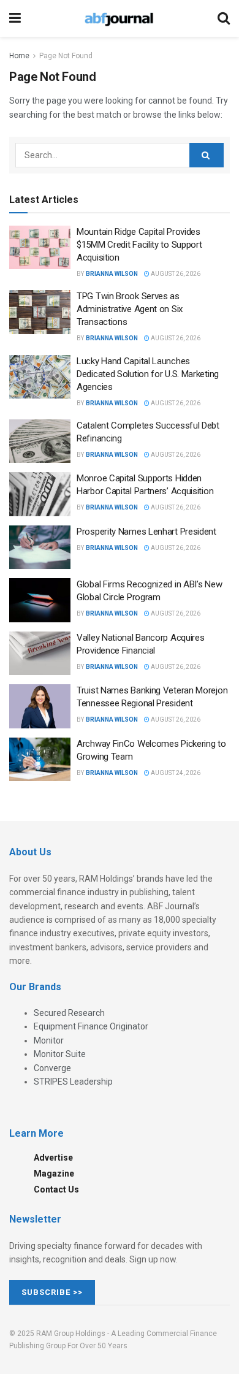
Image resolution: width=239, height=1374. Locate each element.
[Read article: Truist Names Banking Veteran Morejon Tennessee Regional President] (39, 706)
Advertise (53, 1157)
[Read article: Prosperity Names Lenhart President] (39, 547)
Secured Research (69, 1013)
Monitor (49, 1040)
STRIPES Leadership (73, 1081)
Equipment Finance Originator (91, 1026)
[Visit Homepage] (119, 18)
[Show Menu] (15, 18)
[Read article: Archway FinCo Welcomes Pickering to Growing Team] (39, 760)
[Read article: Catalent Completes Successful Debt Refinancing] (39, 441)
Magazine (54, 1173)
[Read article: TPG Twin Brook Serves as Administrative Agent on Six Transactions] (39, 312)
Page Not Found (66, 56)
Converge (52, 1068)
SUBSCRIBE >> (52, 1292)
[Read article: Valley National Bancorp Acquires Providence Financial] (39, 654)
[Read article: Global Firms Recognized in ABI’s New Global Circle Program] (39, 600)
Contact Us (56, 1189)
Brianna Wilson (112, 273)
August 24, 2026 (175, 772)
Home (19, 56)
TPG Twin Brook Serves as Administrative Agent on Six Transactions (130, 309)
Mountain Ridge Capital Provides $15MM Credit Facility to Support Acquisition (139, 244)
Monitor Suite (60, 1054)
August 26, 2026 (175, 273)
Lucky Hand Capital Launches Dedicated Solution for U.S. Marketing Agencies (148, 374)
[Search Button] (224, 18)
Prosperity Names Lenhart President (146, 531)
